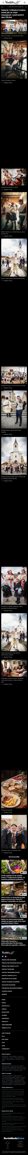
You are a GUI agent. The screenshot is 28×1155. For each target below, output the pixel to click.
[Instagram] (6, 956)
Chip (3, 1042)
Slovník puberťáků (13, 1056)
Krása (4, 1003)
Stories (4, 1015)
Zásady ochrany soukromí (10, 982)
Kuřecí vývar (16, 1078)
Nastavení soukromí (8, 985)
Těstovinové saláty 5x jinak (19, 1084)
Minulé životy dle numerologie (17, 1065)
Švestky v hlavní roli (17, 1075)
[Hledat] (24, 2)
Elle (3, 1036)
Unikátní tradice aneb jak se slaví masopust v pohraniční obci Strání (16, 6)
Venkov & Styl (6, 1028)
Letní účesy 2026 (8, 1070)
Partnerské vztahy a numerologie (9, 1067)
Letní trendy (17, 1059)
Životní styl (6, 1006)
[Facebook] (3, 956)
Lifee (3, 1045)
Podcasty (5, 1021)
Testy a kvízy (20, 1056)
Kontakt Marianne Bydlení (10, 972)
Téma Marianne (7, 1024)
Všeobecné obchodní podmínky (12, 988)
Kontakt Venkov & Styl (9, 975)
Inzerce (4, 994)
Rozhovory (5, 1012)
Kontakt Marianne (8, 969)
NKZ (8, 1145)
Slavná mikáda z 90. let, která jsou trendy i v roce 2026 (13, 1089)
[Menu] (3, 2)
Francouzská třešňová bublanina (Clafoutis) (11, 1077)
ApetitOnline (6, 1033)
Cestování (11, 1057)
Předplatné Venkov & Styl (10, 966)
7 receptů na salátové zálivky (15, 1081)
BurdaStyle (20, 1145)
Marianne (20, 1141)
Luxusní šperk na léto (17, 1070)
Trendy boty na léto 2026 (13, 1068)
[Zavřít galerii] (26, 7)
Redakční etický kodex (9, 978)
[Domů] (14, 2)
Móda (3, 999)
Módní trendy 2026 (10, 1059)
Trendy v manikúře (5, 1065)
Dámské (20, 1143)
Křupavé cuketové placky (7, 1075)
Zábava (4, 1009)
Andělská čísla (5, 1057)
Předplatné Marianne (9, 960)
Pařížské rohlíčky (9, 1080)
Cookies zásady (7, 991)
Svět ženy (5, 1039)
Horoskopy (5, 1018)
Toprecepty (6, 1049)
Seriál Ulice (19, 1067)
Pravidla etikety (5, 1056)
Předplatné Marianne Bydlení (12, 963)
